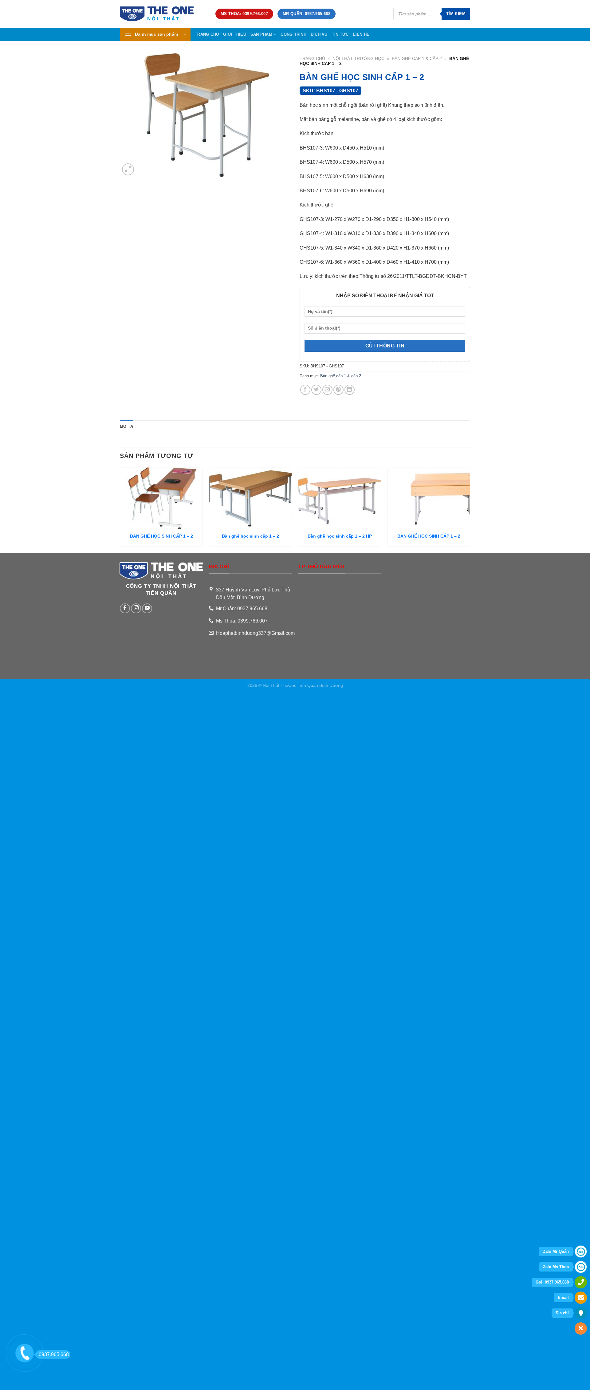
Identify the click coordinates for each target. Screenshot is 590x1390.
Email (563, 1297)
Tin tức (340, 34)
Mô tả (126, 426)
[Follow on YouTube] (147, 608)
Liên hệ (361, 34)
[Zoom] (128, 169)
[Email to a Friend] (327, 390)
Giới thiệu (234, 34)
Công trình (293, 34)
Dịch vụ (319, 34)
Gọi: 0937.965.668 (552, 1282)
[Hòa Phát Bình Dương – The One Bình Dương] (163, 14)
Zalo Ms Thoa (556, 1266)
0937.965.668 (54, 1354)
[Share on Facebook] (305, 390)
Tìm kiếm (456, 13)
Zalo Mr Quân (556, 1251)
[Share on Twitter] (316, 390)
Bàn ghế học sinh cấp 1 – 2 (250, 536)
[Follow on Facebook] (125, 608)
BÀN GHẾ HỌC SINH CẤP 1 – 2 (161, 536)
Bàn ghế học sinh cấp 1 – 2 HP (340, 536)
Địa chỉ (562, 1313)
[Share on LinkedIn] (349, 390)
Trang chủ (207, 34)
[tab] (126, 426)
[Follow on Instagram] (136, 608)
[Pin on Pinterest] (338, 390)
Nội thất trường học (358, 58)
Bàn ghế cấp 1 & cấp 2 (417, 58)
